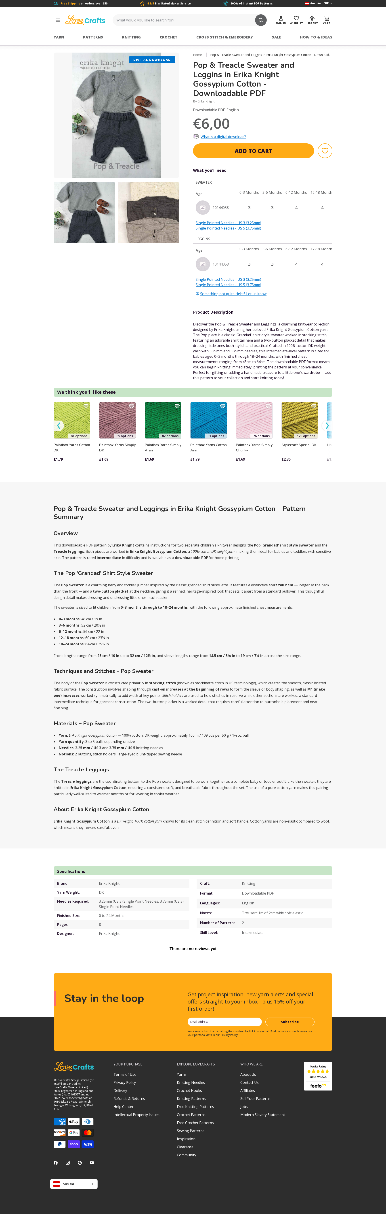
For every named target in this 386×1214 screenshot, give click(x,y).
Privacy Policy (229, 1035)
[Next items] (327, 426)
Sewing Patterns (190, 1130)
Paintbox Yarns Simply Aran (163, 447)
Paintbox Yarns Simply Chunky (254, 447)
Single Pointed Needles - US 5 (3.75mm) (228, 228)
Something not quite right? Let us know (233, 293)
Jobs (244, 1106)
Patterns (93, 37)
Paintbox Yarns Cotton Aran (208, 447)
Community (186, 1154)
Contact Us (249, 1082)
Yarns (182, 1074)
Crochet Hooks (189, 1090)
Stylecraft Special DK (299, 444)
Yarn (59, 37)
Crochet (169, 37)
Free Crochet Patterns (195, 1122)
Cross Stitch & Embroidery (224, 37)
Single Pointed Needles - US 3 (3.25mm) (228, 222)
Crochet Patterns (191, 1114)
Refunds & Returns (129, 1098)
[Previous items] (59, 426)
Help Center (123, 1106)
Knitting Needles (191, 1082)
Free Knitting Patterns (195, 1106)
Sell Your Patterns (255, 1098)
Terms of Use (124, 1074)
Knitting (131, 37)
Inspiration (186, 1138)
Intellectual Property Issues (136, 1114)
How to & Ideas (316, 37)
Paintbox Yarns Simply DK (117, 447)
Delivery (120, 1090)
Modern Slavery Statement (262, 1114)
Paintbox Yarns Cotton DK (72, 447)
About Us (248, 1074)
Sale (276, 37)
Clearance (185, 1146)
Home (197, 55)
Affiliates (247, 1090)
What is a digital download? (223, 136)
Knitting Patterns (191, 1098)
